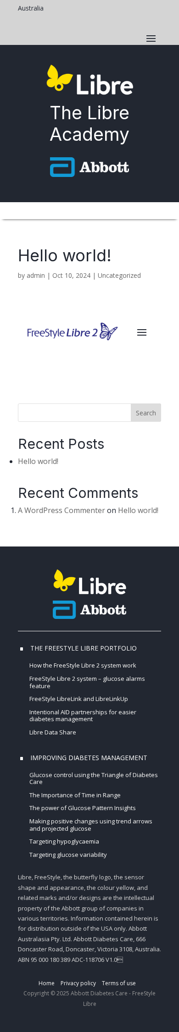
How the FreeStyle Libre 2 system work (82, 665)
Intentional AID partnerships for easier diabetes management (82, 715)
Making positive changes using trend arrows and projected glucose (90, 825)
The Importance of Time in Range (75, 795)
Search (146, 412)
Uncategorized (119, 275)
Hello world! (38, 461)
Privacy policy (78, 983)
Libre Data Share (53, 732)
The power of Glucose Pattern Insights (82, 808)
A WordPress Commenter (61, 510)
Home (47, 983)
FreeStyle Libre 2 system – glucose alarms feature (87, 682)
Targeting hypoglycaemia (64, 841)
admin (36, 275)
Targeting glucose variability (68, 854)
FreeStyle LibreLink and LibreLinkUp (78, 699)
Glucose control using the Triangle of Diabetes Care (93, 778)
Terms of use (119, 983)
